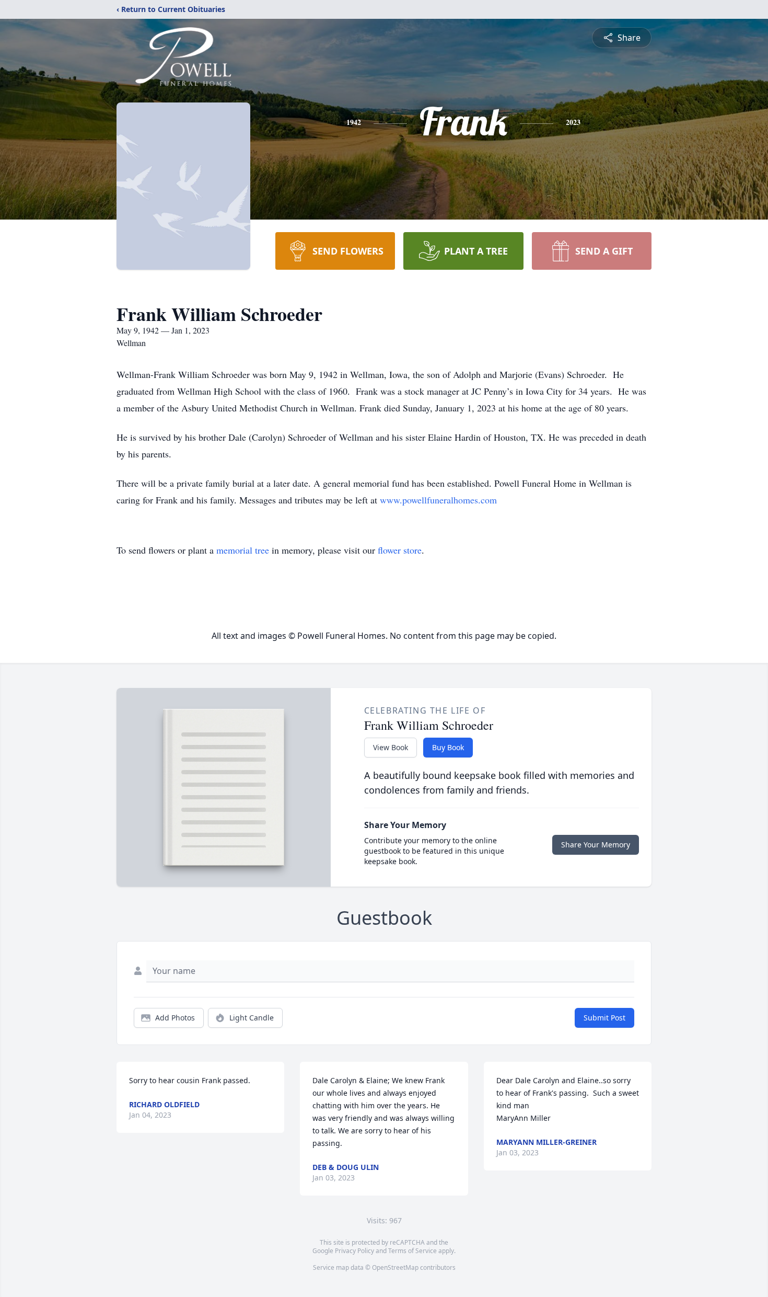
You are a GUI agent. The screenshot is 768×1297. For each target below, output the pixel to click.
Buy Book (448, 747)
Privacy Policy (354, 1250)
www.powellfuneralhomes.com (438, 499)
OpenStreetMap (395, 1267)
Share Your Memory (595, 845)
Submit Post (604, 1018)
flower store (400, 550)
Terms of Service (412, 1250)
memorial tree (242, 550)
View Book (390, 747)
